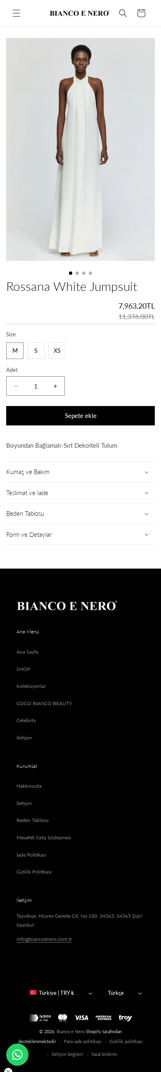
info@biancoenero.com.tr (44, 939)
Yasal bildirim (104, 1054)
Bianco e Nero (71, 1031)
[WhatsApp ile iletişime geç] (17, 1055)
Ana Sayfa (27, 652)
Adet (12, 369)
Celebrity (26, 720)
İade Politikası (31, 855)
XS (57, 350)
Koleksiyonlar (31, 686)
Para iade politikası (83, 1041)
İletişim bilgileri (67, 1054)
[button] (16, 13)
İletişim (24, 737)
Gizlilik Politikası (34, 872)
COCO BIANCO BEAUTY (44, 703)
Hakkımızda (29, 786)
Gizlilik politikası (126, 1041)
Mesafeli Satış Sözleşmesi (44, 837)
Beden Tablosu (33, 820)
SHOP (23, 669)
